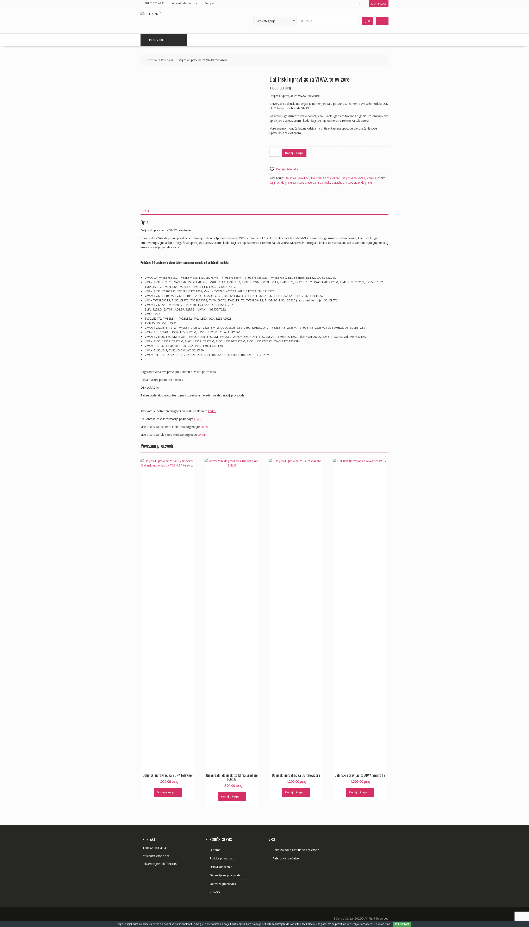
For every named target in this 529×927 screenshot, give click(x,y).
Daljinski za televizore (325, 178)
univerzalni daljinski (317, 182)
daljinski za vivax (292, 182)
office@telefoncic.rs (156, 856)
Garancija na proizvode (225, 875)
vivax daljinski (363, 182)
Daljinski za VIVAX (353, 178)
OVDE (212, 411)
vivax (349, 182)
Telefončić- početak (286, 858)
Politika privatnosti (222, 858)
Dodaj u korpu (294, 153)
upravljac (338, 182)
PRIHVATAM (402, 924)
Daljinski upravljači (297, 178)
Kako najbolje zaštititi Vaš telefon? (296, 850)
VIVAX (370, 178)
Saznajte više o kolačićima (375, 924)
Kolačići (215, 892)
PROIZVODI (156, 40)
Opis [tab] (145, 211)
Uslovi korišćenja (221, 867)
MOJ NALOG (378, 3)
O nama (215, 850)
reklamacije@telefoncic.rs (160, 864)
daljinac (274, 182)
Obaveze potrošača (223, 884)
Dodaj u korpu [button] (166, 792)
